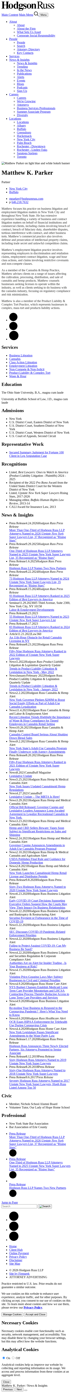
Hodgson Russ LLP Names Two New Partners (37, 568)
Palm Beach (24, 142)
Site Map (14, 1263)
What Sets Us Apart (29, 32)
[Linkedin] (13, 1219)
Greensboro (24, 132)
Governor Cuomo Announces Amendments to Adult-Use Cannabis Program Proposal (37, 847)
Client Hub (16, 1249)
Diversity (22, 115)
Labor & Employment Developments (31, 609)
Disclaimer (15, 1260)
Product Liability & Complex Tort (29, 372)
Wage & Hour (17, 376)
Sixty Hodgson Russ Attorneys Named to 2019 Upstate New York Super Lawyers (37, 1061)
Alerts (20, 77)
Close (6, 1381)
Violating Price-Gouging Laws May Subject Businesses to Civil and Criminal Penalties (36, 978)
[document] (36, 1352)
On (8, 1358)
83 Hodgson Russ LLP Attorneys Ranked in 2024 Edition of (39, 628)
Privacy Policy (18, 1256)
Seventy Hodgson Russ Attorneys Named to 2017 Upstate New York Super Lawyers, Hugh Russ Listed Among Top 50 (39, 1084)
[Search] (36, 14)
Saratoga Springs (27, 153)
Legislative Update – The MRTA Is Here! (34, 796)
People (13, 39)
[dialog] (36, 1304)
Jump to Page (10, 1202)
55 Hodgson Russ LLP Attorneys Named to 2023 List (39, 618)
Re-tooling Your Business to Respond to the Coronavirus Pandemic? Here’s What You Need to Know (38, 1011)
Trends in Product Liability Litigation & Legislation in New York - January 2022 (33, 687)
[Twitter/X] (13, 1229)
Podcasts (22, 87)
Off (18, 1358)
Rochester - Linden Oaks (32, 149)
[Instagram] (13, 1239)
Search (21, 46)
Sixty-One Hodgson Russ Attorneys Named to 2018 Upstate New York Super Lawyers (37, 1072)
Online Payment (19, 1253)
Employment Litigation (23, 365)
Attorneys (23, 104)
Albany (21, 125)
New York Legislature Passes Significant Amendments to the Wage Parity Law (33, 1034)
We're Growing (26, 101)
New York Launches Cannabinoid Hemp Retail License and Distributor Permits (38, 874)
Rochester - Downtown (31, 146)
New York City (26, 139)
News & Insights (19, 59)
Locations (15, 118)
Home (13, 1246)
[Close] (25, 1390)
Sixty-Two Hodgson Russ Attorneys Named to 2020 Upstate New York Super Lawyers (37, 888)
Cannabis (15, 359)
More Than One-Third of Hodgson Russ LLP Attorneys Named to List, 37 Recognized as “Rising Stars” (37, 535)
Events (21, 80)
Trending (22, 66)
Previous (8, 1389)
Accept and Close (35, 1314)
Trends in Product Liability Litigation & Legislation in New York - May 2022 (33, 670)
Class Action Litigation (23, 362)
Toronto (21, 156)
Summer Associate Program (33, 111)
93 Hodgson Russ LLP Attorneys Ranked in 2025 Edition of (39, 597)
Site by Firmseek (19, 1273)
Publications (24, 73)
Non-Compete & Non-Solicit (26, 369)
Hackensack (24, 136)
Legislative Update (20, 776)
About (13, 21)
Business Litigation (20, 355)
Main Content (10, 14)
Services (14, 56)
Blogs (20, 84)
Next (19, 1389)
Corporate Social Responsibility (36, 35)
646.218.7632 (20, 202)
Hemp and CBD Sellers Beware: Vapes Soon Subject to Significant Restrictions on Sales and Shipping (37, 831)
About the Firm (26, 28)
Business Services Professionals (36, 108)
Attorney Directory (28, 49)
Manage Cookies (12, 1314)
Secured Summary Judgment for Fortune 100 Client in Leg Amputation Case (36, 454)
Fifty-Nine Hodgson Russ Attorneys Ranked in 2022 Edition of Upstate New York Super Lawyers (37, 655)
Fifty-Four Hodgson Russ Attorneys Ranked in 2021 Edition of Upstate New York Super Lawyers (37, 765)
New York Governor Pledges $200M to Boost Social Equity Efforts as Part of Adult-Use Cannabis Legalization (37, 703)
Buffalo (21, 129)
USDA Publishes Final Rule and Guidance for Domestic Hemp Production (37, 860)
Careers (13, 94)
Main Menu (26, 14)
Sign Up (22, 91)
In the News (24, 70)
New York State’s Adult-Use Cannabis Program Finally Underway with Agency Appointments (38, 750)
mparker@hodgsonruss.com (26, 198)
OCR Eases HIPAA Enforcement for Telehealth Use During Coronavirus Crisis (38, 1023)
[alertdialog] (36, 1352)
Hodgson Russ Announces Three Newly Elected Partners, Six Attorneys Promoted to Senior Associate (38, 1049)
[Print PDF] (13, 329)
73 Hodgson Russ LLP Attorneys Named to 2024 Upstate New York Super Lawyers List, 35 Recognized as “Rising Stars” (39, 582)
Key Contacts (25, 52)
